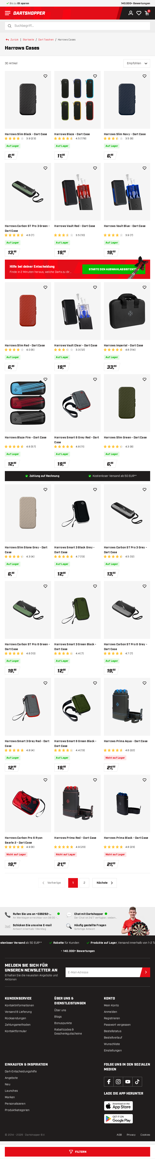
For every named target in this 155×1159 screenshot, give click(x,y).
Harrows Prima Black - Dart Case (126, 838)
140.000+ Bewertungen (135, 3)
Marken (10, 1097)
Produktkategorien (17, 1110)
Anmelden (110, 1012)
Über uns (60, 1010)
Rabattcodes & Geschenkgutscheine (68, 1031)
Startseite (28, 39)
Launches (11, 1091)
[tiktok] (137, 1081)
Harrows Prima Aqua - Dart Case (126, 741)
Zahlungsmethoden (17, 1024)
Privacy (131, 1134)
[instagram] (118, 1081)
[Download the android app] (118, 1119)
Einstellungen (113, 1050)
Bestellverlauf (113, 1037)
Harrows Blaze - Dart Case (72, 134)
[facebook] (109, 1081)
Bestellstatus (112, 1031)
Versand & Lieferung (18, 1012)
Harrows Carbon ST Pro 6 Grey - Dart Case (125, 647)
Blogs (58, 1016)
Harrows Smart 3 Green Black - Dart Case (75, 647)
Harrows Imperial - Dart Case (123, 345)
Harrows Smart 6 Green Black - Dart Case (75, 744)
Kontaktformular (16, 1031)
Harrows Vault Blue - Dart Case (125, 226)
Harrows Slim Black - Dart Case (26, 134)
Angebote (11, 1078)
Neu (7, 1084)
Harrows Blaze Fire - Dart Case (26, 437)
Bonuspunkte (63, 1023)
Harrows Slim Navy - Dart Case (125, 134)
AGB (119, 1134)
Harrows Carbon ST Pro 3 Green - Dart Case (27, 228)
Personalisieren (15, 1103)
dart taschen (46, 39)
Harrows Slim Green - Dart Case (125, 437)
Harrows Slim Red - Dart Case (25, 345)
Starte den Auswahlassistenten (114, 269)
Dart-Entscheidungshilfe (21, 1071)
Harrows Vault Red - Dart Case (74, 226)
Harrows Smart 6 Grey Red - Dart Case (76, 440)
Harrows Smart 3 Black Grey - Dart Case (74, 550)
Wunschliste (112, 1044)
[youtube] (128, 1081)
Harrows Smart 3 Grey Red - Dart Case (27, 744)
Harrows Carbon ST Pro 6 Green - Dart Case (27, 647)
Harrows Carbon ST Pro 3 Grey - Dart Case (125, 550)
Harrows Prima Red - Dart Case (75, 838)
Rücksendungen (15, 1018)
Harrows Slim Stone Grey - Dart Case (26, 550)
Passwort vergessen (117, 1024)
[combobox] (80, 26)
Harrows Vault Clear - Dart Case (75, 345)
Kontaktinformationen (19, 1005)
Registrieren (112, 1018)
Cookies (145, 1134)
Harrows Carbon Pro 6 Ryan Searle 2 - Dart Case (23, 840)
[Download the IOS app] (118, 1106)
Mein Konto (111, 1005)
